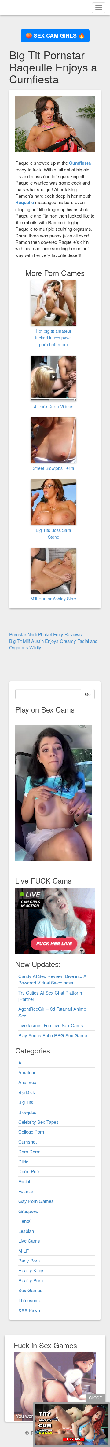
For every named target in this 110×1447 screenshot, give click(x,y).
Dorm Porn (29, 1171)
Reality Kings (31, 1270)
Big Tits (25, 1102)
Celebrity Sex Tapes (38, 1122)
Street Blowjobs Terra (53, 468)
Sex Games (30, 1290)
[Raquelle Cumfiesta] (55, 123)
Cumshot (27, 1141)
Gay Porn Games (36, 1201)
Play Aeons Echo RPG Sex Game (52, 1035)
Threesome (29, 1300)
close (95, 1398)
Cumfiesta (80, 162)
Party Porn (29, 1260)
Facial (24, 1181)
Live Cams (29, 1240)
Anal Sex (27, 1082)
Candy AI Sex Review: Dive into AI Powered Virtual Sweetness (53, 979)
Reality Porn (30, 1280)
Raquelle (24, 202)
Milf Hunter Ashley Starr (53, 598)
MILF (23, 1250)
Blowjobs (27, 1112)
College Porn (31, 1131)
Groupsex (28, 1211)
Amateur (26, 1072)
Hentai (24, 1221)
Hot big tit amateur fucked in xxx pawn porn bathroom (53, 338)
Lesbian (26, 1231)
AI (20, 1062)
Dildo (23, 1161)
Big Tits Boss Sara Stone (53, 533)
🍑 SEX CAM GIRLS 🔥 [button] (55, 35)
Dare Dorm (29, 1151)
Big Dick (26, 1092)
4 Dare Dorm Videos (53, 406)
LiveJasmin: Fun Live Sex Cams (50, 1025)
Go (88, 694)
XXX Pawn (29, 1310)
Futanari (26, 1191)
